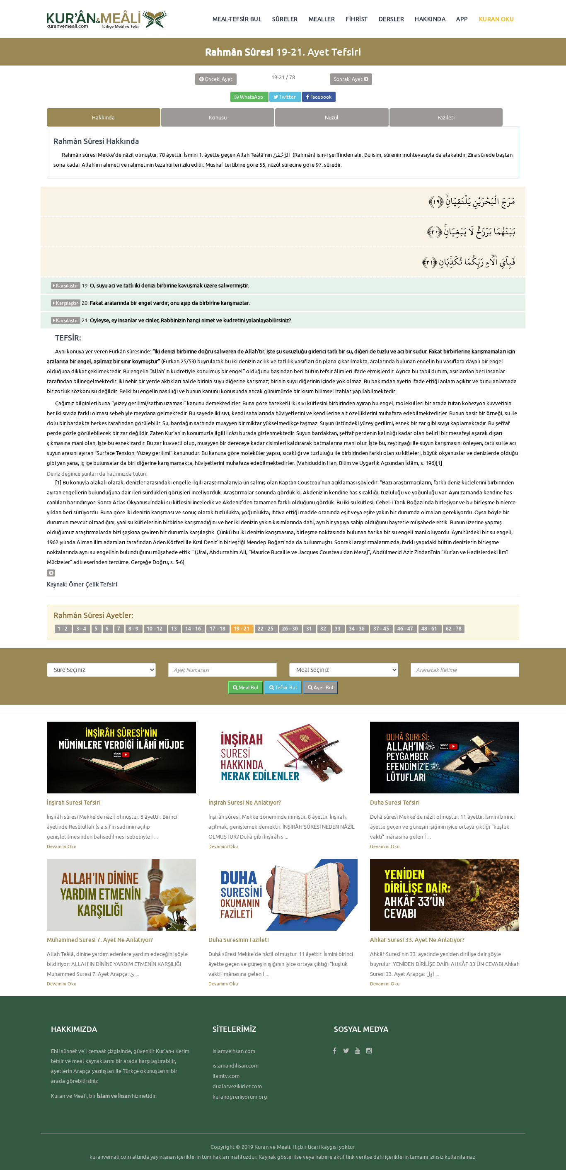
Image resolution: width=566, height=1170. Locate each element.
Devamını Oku (61, 846)
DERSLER (391, 19)
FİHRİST (357, 19)
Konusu (218, 117)
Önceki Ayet (217, 79)
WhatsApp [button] (251, 97)
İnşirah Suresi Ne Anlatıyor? (244, 802)
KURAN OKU (496, 19)
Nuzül (332, 117)
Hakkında (103, 117)
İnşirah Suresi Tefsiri (74, 802)
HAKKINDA (430, 19)
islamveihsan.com (234, 1051)
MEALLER (322, 19)
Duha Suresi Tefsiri (395, 802)
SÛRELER (285, 19)
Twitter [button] (287, 97)
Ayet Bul (322, 687)
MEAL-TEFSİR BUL (237, 19)
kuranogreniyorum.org (240, 1096)
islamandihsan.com (236, 1065)
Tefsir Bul (285, 687)
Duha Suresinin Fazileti (238, 939)
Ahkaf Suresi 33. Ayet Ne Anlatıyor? (417, 939)
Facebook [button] (320, 97)
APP (462, 19)
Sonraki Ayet (349, 79)
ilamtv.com (226, 1076)
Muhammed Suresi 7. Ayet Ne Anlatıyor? (100, 939)
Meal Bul (247, 687)
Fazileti (446, 117)
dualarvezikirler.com (237, 1086)
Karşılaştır (66, 285)
